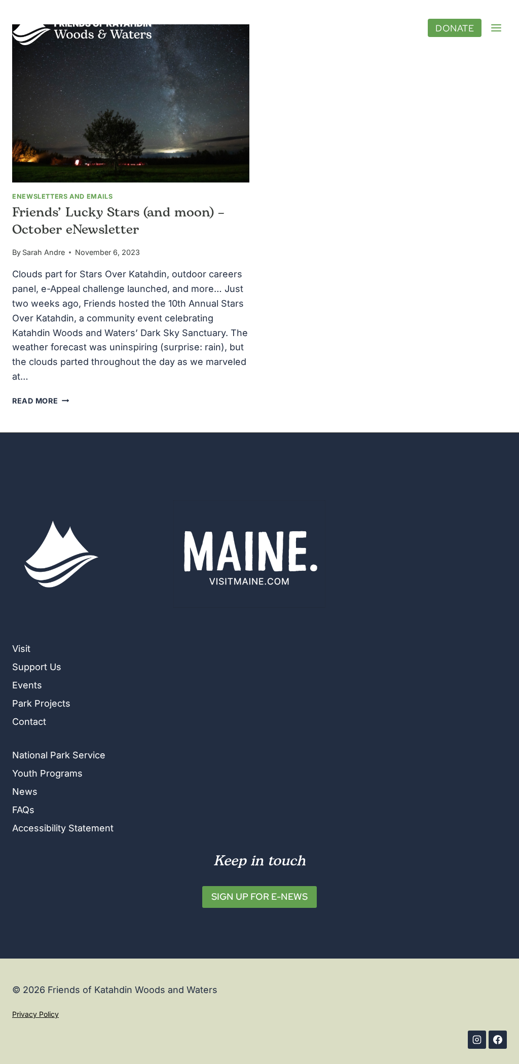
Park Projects (41, 703)
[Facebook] (498, 1040)
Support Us (36, 667)
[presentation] (130, 103)
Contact (29, 721)
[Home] (61, 554)
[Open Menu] (496, 28)
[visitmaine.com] (334, 554)
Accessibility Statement (63, 828)
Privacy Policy (35, 1014)
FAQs (23, 809)
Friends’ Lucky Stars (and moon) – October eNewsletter (118, 222)
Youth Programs (47, 773)
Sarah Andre (43, 252)
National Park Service (58, 755)
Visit (21, 648)
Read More (40, 400)
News (25, 791)
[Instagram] (477, 1040)
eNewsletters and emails (62, 196)
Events (27, 685)
